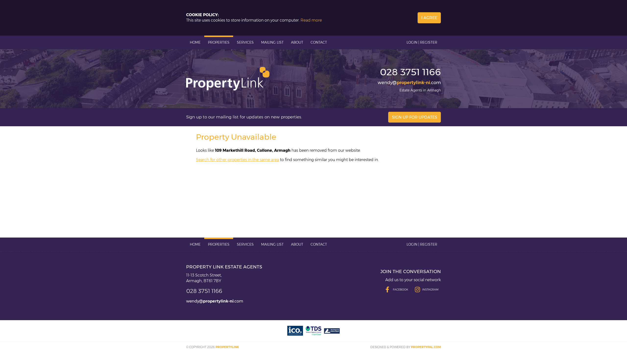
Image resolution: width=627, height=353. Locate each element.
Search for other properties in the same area (237, 159)
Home (195, 42)
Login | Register (422, 42)
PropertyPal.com (426, 347)
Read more (311, 20)
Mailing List (272, 42)
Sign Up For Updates (414, 117)
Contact (319, 42)
